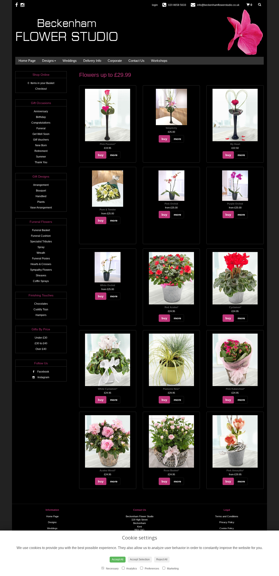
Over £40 (41, 349)
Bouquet (41, 190)
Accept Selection (140, 559)
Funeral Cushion (41, 235)
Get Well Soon (40, 134)
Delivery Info (92, 60)
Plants (41, 201)
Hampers (41, 315)
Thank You (41, 162)
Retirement (41, 151)
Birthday (41, 117)
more (113, 155)
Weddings (70, 60)
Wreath (41, 252)
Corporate (115, 60)
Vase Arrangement (41, 207)
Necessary (112, 568)
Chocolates (41, 303)
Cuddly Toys (41, 309)
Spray (40, 247)
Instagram (43, 377)
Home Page (27, 60)
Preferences (151, 568)
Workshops (159, 60)
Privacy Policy (226, 522)
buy (101, 155)
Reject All (161, 559)
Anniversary (41, 111)
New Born (41, 145)
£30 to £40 (41, 343)
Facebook (43, 371)
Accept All (117, 559)
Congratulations (40, 122)
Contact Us (136, 60)
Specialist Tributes (41, 241)
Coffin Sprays (41, 281)
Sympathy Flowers (41, 269)
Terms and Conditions (226, 516)
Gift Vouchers (41, 139)
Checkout (41, 88)
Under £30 (41, 337)
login (155, 5)
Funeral (41, 128)
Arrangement (41, 184)
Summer (41, 156)
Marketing (172, 568)
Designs (48, 60)
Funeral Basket (41, 230)
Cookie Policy (226, 528)
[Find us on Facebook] (17, 4)
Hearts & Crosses (41, 264)
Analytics (131, 568)
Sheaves (41, 275)
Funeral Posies (41, 258)
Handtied (41, 196)
